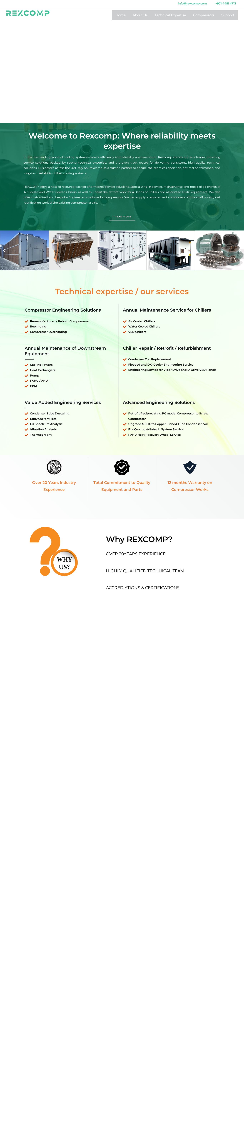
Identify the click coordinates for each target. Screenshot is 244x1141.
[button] (4, 250)
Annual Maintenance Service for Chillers (167, 310)
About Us (140, 15)
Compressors (203, 15)
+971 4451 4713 (225, 3)
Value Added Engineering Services (63, 402)
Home (121, 15)
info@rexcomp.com (192, 3)
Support (227, 15)
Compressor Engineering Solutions (63, 310)
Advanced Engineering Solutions (159, 402)
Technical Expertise (170, 15)
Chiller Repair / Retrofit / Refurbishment (167, 348)
